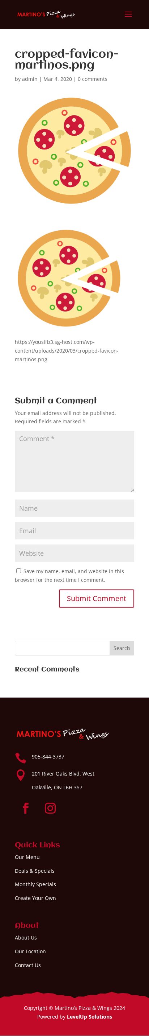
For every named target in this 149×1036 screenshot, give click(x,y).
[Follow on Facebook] (26, 808)
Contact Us (28, 965)
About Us (26, 937)
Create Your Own (35, 898)
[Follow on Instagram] (50, 808)
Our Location (30, 951)
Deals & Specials (35, 870)
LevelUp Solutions (89, 1016)
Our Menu (27, 857)
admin (30, 78)
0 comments (92, 78)
